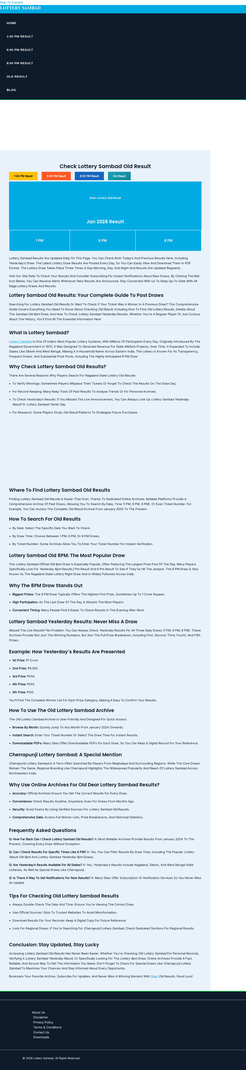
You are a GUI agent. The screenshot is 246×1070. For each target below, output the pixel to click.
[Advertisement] (123, 125)
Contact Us (41, 1032)
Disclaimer (40, 1017)
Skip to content (11, 2)
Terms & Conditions (47, 1027)
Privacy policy (43, 1022)
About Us (38, 1012)
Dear (155, 976)
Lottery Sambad (20, 8)
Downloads (41, 1037)
